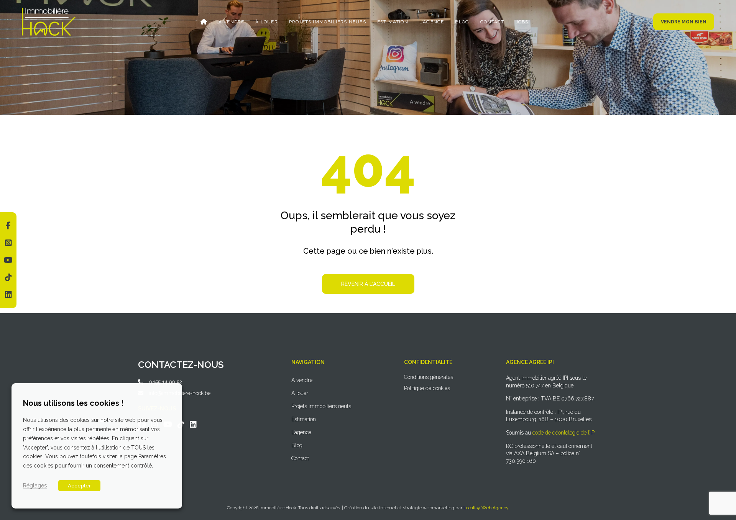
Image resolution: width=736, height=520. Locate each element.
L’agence (431, 22)
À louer (266, 22)
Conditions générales (428, 377)
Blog (462, 22)
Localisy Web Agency (486, 507)
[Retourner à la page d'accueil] (49, 10)
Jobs (522, 22)
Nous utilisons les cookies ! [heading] (73, 403)
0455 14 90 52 (165, 382)
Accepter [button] (79, 486)
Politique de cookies (427, 388)
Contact (492, 22)
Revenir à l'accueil (368, 284)
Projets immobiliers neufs (327, 22)
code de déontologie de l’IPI (564, 433)
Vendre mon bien (683, 22)
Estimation (392, 22)
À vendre (232, 22)
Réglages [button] (35, 485)
